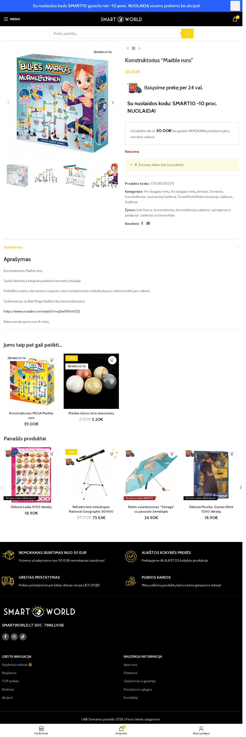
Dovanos (216, 191)
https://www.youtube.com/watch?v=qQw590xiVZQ (42, 311)
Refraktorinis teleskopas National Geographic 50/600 (91, 509)
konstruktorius (164, 210)
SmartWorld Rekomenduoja (198, 197)
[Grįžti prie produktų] (133, 48)
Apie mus (130, 665)
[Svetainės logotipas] (121, 18)
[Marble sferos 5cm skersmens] (91, 381)
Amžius (202, 191)
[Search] (187, 33)
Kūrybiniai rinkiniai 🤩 (17, 665)
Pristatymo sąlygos (138, 689)
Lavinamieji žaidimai (161, 197)
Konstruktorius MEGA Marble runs (31, 415)
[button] (8, 102)
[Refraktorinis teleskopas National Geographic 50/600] (91, 475)
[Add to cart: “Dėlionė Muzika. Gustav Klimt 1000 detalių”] (232, 454)
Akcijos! (7, 697)
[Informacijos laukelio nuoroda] (60, 556)
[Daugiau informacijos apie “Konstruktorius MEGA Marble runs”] (52, 360)
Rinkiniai (8, 689)
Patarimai (130, 673)
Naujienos (9, 673)
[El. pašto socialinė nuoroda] (148, 223)
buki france (145, 210)
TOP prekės (10, 681)
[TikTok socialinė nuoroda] (22, 636)
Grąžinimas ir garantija (140, 681)
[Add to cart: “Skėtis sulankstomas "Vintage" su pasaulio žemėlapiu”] (172, 454)
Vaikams (226, 197)
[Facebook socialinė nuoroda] (142, 223)
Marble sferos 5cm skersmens (91, 413)
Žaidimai (131, 202)
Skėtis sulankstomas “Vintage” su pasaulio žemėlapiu (151, 509)
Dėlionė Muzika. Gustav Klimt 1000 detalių (211, 509)
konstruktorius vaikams (193, 210)
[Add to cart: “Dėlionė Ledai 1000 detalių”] (52, 454)
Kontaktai (131, 697)
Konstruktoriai (135, 197)
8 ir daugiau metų (183, 191)
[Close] (235, 6)
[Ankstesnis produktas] (128, 48)
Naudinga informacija (143, 656)
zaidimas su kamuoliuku (157, 215)
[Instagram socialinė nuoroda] (14, 636)
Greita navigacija (16, 656)
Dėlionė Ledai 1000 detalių (31, 507)
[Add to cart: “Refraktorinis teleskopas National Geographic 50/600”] (112, 454)
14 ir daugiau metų (157, 191)
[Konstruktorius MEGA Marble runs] (31, 381)
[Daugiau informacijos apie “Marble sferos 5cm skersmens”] (112, 360)
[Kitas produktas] (139, 48)
